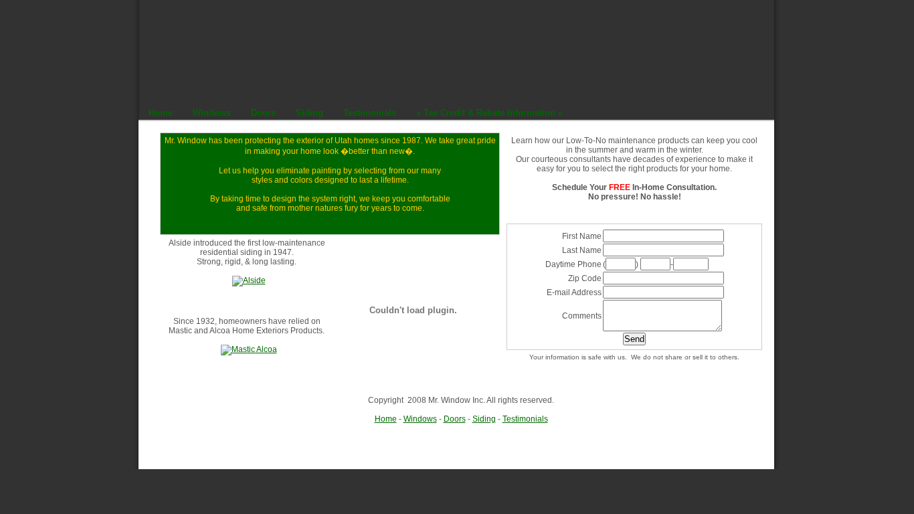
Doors (455, 419)
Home (386, 419)
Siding (484, 419)
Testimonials (525, 419)
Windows (420, 419)
